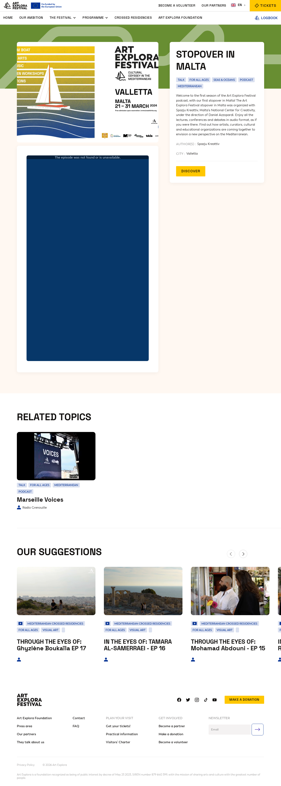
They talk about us (30, 742)
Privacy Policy (26, 765)
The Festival (61, 18)
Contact (79, 718)
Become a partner (172, 726)
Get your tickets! (118, 726)
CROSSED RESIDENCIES (133, 18)
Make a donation (244, 700)
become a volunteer (176, 5)
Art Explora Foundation (180, 18)
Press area (24, 726)
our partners (214, 5)
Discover (190, 171)
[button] (62, 18)
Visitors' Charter (118, 742)
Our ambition (31, 18)
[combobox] (239, 5)
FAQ (76, 726)
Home (8, 18)
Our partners (26, 734)
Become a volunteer (173, 742)
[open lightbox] (87, 92)
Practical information (122, 734)
